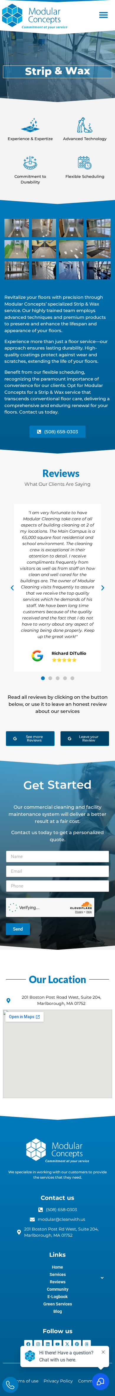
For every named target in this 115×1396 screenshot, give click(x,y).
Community (57, 1289)
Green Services (57, 1304)
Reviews (57, 1281)
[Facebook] (28, 1344)
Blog (57, 1311)
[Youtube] (57, 1344)
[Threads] (87, 1344)
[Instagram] (38, 1344)
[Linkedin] (48, 1344)
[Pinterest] (77, 1344)
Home (57, 1267)
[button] (103, 15)
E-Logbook (57, 1296)
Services (58, 1274)
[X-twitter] (67, 1344)
